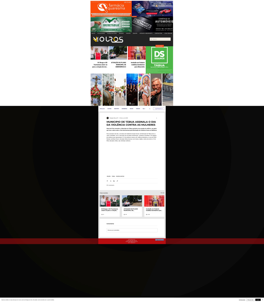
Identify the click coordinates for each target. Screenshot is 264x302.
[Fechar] (262, 300)
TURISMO (138, 108)
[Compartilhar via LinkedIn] (114, 181)
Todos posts (102, 108)
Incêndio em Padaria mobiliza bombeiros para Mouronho (154, 209)
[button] (121, 33)
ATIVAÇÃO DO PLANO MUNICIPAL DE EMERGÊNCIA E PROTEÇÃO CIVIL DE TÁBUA (131, 209)
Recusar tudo (250, 299)
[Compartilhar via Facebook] (107, 181)
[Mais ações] (156, 118)
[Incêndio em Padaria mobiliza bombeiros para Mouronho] (154, 201)
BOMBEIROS (124, 108)
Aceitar (258, 299)
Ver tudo (162, 192)
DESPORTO (116, 108)
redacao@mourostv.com (133, 241)
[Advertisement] (41, 253)
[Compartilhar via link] (117, 181)
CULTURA (109, 108)
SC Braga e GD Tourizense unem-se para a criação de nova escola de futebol (109, 209)
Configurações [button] (242, 299)
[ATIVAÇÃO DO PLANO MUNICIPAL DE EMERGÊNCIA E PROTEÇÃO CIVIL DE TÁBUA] (132, 201)
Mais (144, 108)
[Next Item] (171, 89)
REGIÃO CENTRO (120, 176)
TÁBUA (113, 176)
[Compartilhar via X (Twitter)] (110, 181)
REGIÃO (131, 108)
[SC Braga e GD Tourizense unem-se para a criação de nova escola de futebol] (110, 201)
